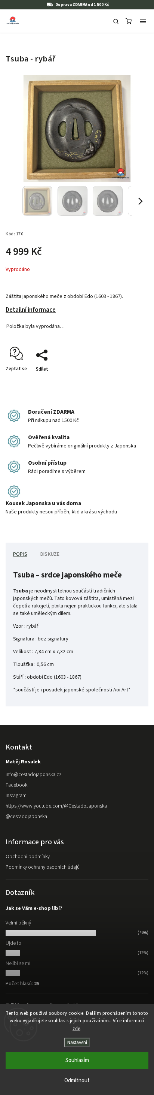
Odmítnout (77, 1081)
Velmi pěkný (18, 923)
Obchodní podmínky (28, 856)
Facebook (16, 785)
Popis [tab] (20, 554)
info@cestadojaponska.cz (34, 774)
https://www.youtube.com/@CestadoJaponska (56, 806)
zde (76, 1028)
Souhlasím (77, 1060)
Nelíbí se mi (18, 963)
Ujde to (13, 943)
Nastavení (77, 1042)
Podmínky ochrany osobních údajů (43, 867)
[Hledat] (115, 21)
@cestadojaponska (26, 816)
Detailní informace (31, 309)
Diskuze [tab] (49, 554)
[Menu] (142, 21)
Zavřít (130, 382)
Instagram (16, 795)
